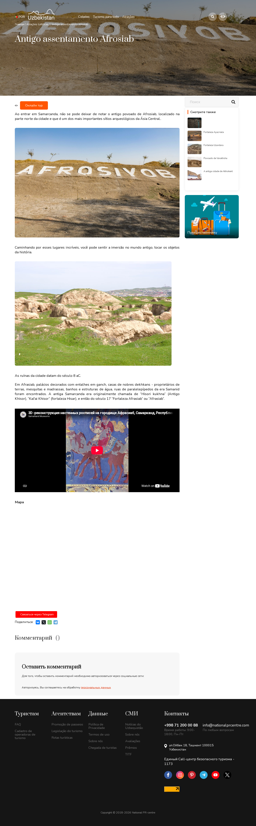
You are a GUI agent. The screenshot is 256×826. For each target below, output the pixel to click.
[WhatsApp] (50, 622)
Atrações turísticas (37, 24)
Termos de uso (99, 734)
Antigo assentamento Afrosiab (70, 24)
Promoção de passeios (67, 724)
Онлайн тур (34, 105)
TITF (128, 754)
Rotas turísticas (62, 737)
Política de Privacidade (96, 726)
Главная (19, 24)
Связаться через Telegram (37, 614)
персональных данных (96, 687)
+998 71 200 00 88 (181, 725)
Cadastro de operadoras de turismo (25, 734)
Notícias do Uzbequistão (134, 726)
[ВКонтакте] (38, 622)
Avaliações (132, 741)
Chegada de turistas (102, 747)
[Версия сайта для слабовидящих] (223, 17)
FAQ (18, 724)
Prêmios (131, 747)
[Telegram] (55, 622)
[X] (44, 622)
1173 (168, 763)
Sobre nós (95, 741)
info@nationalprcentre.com (226, 725)
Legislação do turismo (67, 731)
